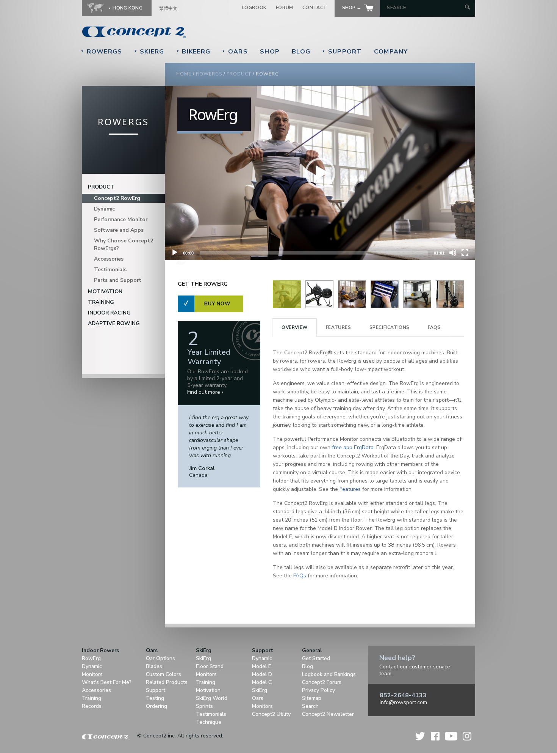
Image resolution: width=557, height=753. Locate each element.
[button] (320, 173)
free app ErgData (353, 447)
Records (92, 706)
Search (310, 706)
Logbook (254, 8)
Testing (155, 698)
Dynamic (104, 208)
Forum (284, 8)
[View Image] (287, 306)
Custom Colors (163, 674)
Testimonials (110, 269)
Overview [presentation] (295, 327)
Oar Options (160, 658)
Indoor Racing (109, 312)
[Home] (186, 32)
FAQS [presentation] (434, 327)
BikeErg (193, 51)
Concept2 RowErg (117, 198)
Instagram (467, 736)
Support (342, 51)
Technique (208, 722)
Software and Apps (119, 230)
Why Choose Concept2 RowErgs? (123, 244)
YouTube (451, 736)
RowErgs (101, 51)
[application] (320, 173)
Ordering (156, 706)
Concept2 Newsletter (328, 714)
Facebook (435, 736)
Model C (262, 682)
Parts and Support (117, 280)
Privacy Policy (318, 690)
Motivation (105, 291)
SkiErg (149, 51)
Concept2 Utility (271, 714)
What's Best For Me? (106, 682)
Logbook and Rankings (329, 674)
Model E (261, 666)
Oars (235, 51)
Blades (154, 666)
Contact (314, 8)
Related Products (167, 682)
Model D (262, 674)
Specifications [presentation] (389, 327)
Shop (270, 51)
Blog (301, 51)
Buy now (217, 303)
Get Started (316, 658)
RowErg (91, 658)
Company (391, 51)
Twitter (421, 736)
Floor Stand (210, 666)
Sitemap (311, 698)
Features (350, 489)
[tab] (294, 327)
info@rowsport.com (403, 702)
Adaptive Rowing (114, 323)
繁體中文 (168, 8)
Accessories (109, 259)
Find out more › (205, 392)
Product (239, 74)
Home (183, 74)
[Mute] (453, 252)
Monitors (92, 674)
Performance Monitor (120, 219)
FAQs (299, 575)
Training (101, 302)
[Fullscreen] (465, 252)
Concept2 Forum (321, 682)
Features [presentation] (338, 327)
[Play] (174, 252)
